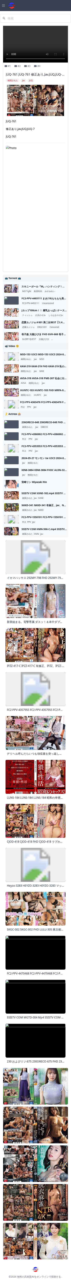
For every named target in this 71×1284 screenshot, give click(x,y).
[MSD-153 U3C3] (11, 356)
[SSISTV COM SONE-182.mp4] (11, 495)
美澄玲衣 (38, 291)
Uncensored (48, 303)
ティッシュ (27, 315)
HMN (36, 534)
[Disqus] (35, 225)
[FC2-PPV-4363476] (11, 404)
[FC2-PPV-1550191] (11, 519)
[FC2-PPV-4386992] (11, 436)
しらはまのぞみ (55, 315)
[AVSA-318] (11, 380)
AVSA (23, 383)
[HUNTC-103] (11, 392)
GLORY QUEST (29, 339)
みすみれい (50, 291)
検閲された (26, 359)
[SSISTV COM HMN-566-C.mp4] (11, 531)
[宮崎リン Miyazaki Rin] (11, 484)
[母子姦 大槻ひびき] (11, 336)
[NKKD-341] (11, 507)
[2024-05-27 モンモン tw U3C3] (11, 460)
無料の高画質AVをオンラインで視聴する (39, 1276)
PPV (29, 407)
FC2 (22, 407)
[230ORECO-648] (11, 424)
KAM (41, 371)
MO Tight (26, 291)
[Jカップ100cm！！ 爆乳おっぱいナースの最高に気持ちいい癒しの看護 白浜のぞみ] (11, 312)
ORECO (44, 427)
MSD (41, 359)
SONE (41, 498)
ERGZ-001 (42, 327)
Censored (54, 327)
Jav (35, 359)
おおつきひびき (59, 339)
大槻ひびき (44, 339)
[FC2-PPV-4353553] (11, 448)
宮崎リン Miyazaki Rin (34, 482)
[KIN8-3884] (11, 472)
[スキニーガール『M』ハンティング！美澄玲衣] (11, 288)
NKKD (41, 510)
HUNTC (37, 395)
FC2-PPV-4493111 (30, 303)
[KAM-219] (11, 368)
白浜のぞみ (40, 315)
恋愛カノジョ (28, 327)
